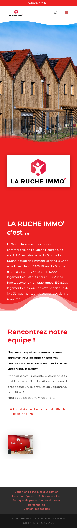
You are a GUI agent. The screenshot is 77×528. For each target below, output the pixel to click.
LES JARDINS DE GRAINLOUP (37, 57)
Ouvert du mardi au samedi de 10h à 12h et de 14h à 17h (40, 411)
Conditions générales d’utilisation (37, 491)
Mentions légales (23, 496)
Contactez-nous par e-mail (31, 427)
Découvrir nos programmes (30, 91)
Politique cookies (50, 496)
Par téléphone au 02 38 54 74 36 (35, 420)
